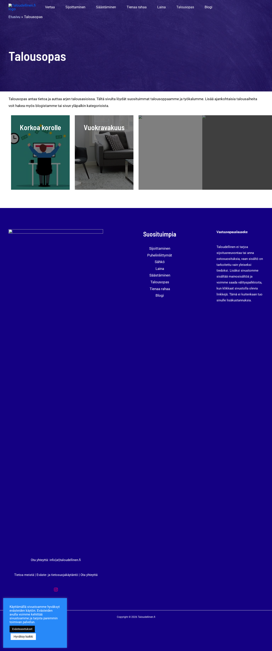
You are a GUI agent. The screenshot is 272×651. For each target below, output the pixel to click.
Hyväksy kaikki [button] (23, 636)
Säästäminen (159, 275)
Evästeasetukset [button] (22, 629)
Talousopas (159, 282)
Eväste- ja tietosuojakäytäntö (57, 575)
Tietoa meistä (24, 575)
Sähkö (160, 262)
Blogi (160, 295)
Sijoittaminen (159, 248)
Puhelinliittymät (159, 255)
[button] (57, 7)
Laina (160, 268)
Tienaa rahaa (160, 289)
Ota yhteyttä (89, 575)
